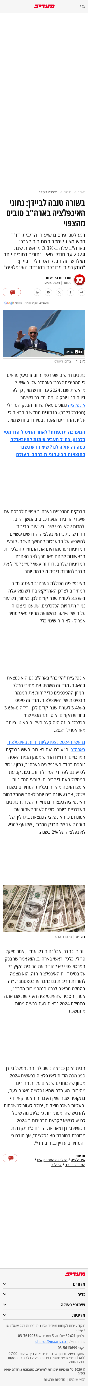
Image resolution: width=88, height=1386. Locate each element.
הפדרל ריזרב (75, 1165)
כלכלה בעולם (48, 192)
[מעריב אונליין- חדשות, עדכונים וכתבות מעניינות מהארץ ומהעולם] (44, 6)
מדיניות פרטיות (54, 1379)
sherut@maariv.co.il (51, 1341)
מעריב (81, 192)
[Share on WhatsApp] (48, 292)
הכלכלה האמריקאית (52, 1160)
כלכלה (68, 192)
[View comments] (12, 292)
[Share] (81, 292)
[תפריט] (84, 7)
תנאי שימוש (77, 1379)
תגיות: (80, 1156)
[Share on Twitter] (59, 292)
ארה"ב (56, 1165)
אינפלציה (76, 405)
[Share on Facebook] (70, 292)
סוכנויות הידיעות (58, 277)
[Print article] (37, 292)
